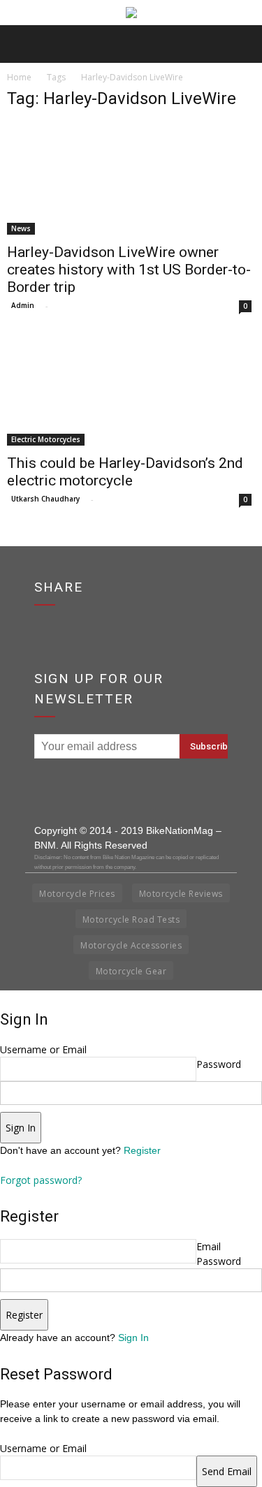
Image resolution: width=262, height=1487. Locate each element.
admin (22, 305)
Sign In (133, 1337)
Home (19, 77)
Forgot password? (41, 1180)
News (21, 228)
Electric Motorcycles (45, 439)
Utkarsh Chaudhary (45, 499)
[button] (242, 44)
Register (142, 1150)
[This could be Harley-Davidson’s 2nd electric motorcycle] (131, 390)
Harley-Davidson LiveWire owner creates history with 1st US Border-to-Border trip (129, 269)
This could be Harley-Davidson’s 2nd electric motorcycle (125, 472)
